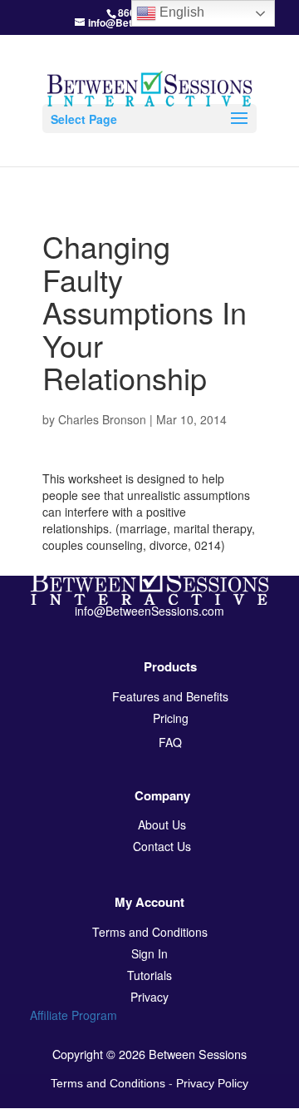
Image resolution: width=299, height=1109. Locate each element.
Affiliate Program (73, 1015)
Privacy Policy (212, 1083)
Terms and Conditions (108, 1083)
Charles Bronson (102, 419)
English (180, 12)
